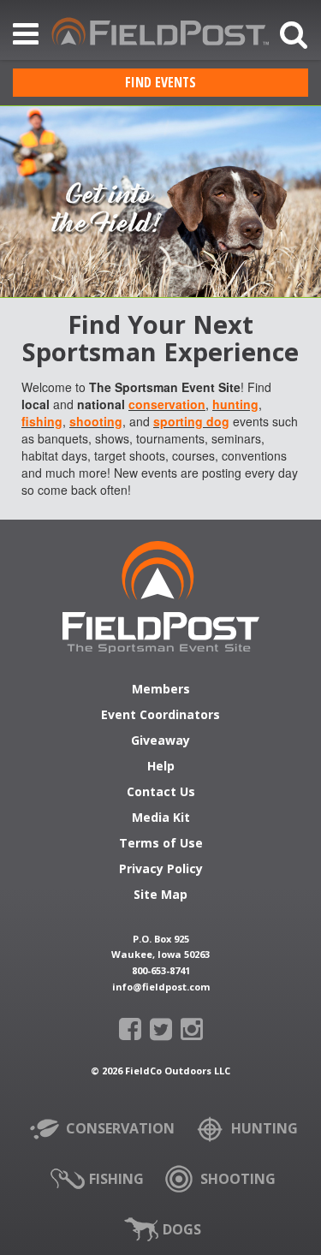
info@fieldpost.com (161, 986)
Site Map (160, 895)
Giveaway (160, 741)
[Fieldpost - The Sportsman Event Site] (160, 597)
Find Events (160, 82)
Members (161, 690)
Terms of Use (161, 844)
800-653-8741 (161, 970)
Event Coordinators (160, 716)
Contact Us (161, 793)
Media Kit (161, 818)
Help (161, 767)
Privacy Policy (161, 870)
